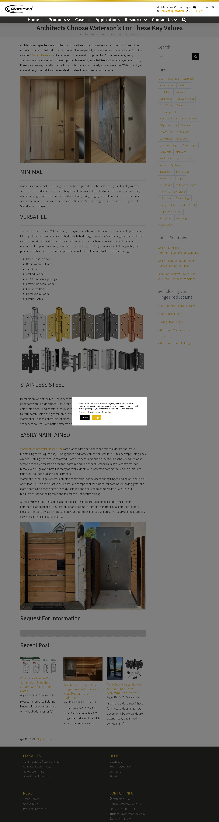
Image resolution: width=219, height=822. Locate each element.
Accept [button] (96, 417)
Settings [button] (84, 417)
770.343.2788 (197, 11)
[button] (184, 19)
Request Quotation (172, 11)
